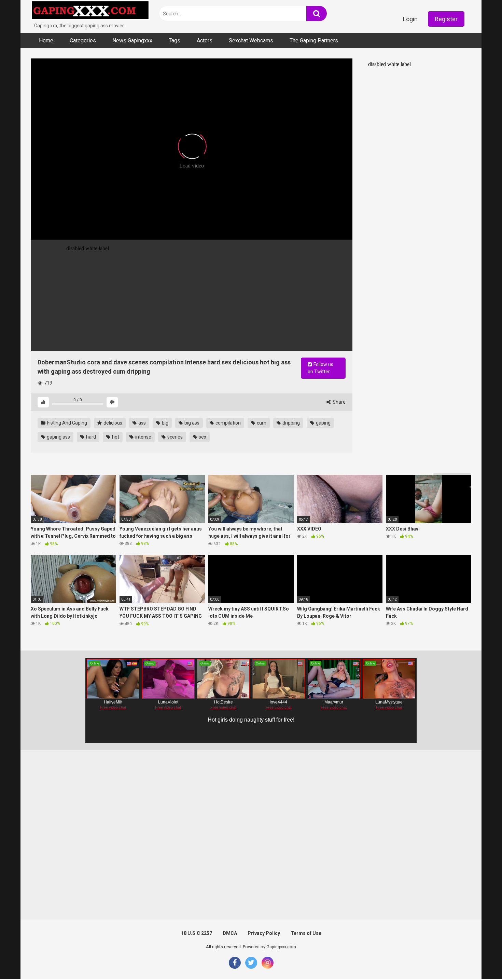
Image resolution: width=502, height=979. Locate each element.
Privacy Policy (264, 933)
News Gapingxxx (132, 40)
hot (115, 437)
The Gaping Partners (314, 40)
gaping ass (58, 437)
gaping (323, 423)
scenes (174, 437)
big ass (191, 423)
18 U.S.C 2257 (196, 933)
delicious (112, 423)
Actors (204, 40)
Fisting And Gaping (66, 423)
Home (46, 40)
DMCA (230, 933)
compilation (227, 423)
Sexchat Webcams (251, 40)
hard (90, 437)
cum (261, 423)
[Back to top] (479, 958)
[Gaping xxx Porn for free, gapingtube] (90, 11)
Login (410, 19)
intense (142, 437)
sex (202, 437)
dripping (290, 423)
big (164, 423)
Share (339, 402)
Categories (83, 40)
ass (141, 423)
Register (446, 19)
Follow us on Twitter (320, 368)
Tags (174, 40)
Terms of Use (306, 933)
